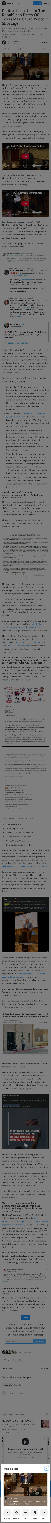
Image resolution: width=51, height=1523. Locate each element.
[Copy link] (7, 1512)
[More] (44, 1512)
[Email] (25, 1512)
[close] (47, 1468)
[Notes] (34, 1512)
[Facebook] (16, 1512)
